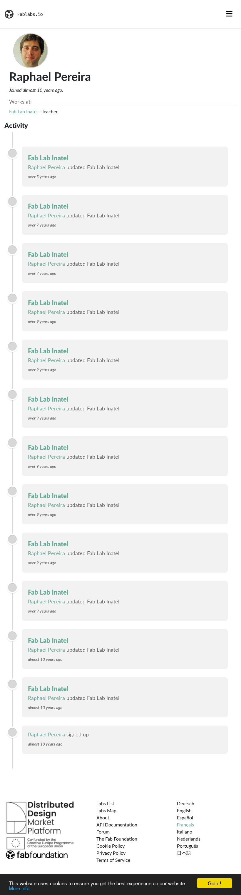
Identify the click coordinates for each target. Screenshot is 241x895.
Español (185, 818)
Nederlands (188, 839)
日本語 (184, 853)
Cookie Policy (110, 846)
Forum (103, 832)
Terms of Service (113, 860)
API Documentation (116, 825)
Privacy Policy (110, 853)
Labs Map (106, 811)
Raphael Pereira (46, 167)
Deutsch (185, 803)
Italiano (184, 832)
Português (187, 846)
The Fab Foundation (116, 839)
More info (19, 888)
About (102, 818)
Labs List (105, 803)
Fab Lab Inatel (23, 111)
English (184, 811)
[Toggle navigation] (229, 14)
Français (185, 825)
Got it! (214, 883)
